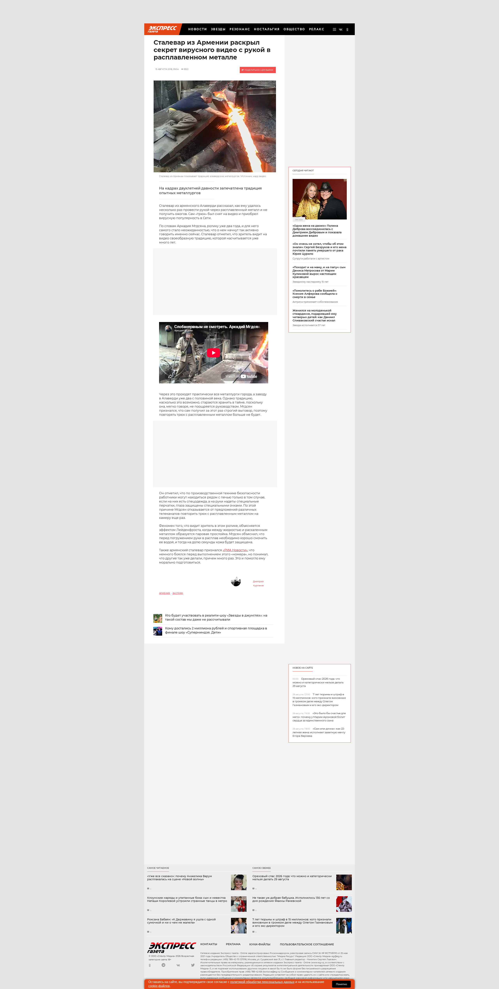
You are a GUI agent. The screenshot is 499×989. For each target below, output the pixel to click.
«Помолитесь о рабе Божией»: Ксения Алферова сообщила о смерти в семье (315, 294)
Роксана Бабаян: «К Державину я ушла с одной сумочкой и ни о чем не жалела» (181, 921)
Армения (164, 593)
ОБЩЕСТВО (294, 29)
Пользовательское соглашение (307, 944)
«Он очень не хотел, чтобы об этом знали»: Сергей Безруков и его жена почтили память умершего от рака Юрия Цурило (319, 248)
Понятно (341, 984)
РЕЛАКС (316, 29)
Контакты (208, 944)
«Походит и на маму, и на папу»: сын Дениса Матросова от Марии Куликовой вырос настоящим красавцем (319, 272)
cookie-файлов (159, 986)
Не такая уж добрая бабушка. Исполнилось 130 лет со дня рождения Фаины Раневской (291, 899)
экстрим (178, 593)
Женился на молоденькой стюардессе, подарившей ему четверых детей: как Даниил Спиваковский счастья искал (315, 315)
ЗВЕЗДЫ (218, 29)
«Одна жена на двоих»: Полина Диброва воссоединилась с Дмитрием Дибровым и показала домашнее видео (317, 230)
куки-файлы (259, 944)
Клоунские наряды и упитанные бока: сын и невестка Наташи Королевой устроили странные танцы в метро (187, 899)
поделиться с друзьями (258, 70)
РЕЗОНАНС (240, 29)
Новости (197, 29)
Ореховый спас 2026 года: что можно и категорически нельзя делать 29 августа (292, 878)
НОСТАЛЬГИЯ (267, 29)
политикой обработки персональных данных (262, 982)
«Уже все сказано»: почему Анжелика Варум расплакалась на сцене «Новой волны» (179, 878)
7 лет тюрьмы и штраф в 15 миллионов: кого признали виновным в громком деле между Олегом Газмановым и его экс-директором (292, 923)
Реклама (233, 944)
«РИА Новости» (235, 550)
